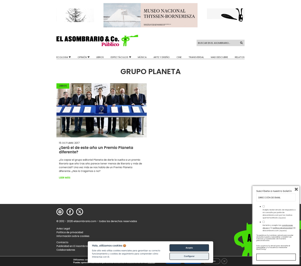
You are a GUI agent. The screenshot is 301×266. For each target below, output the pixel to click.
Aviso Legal (63, 228)
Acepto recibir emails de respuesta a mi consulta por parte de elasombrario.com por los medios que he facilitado (279, 213)
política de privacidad (283, 228)
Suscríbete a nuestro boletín (274, 191)
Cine (179, 57)
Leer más (64, 177)
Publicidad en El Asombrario (73, 246)
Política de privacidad (69, 232)
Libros (100, 57)
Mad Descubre (219, 57)
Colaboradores (65, 250)
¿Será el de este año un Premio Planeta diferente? (96, 150)
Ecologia (62, 57)
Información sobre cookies (72, 236)
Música (142, 57)
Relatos (240, 57)
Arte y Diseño (161, 57)
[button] (97, 40)
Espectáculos (119, 57)
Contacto (62, 242)
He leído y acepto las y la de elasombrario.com (279, 228)
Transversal (196, 57)
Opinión (82, 57)
